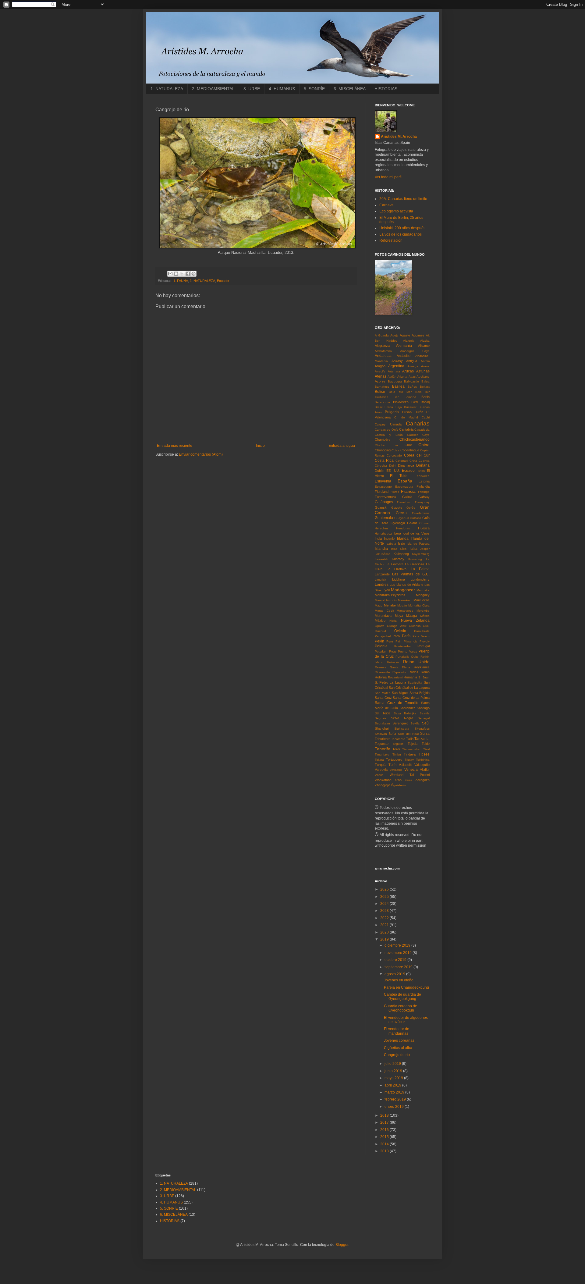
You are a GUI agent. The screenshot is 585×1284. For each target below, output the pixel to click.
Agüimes (418, 335)
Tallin (409, 739)
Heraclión (381, 528)
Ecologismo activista (396, 211)
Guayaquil (401, 518)
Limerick (380, 579)
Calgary (380, 424)
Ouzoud (380, 631)
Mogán (402, 605)
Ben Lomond (405, 397)
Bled (414, 402)
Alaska (425, 340)
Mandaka (423, 590)
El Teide (399, 476)
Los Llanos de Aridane (406, 584)
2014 (385, 1144)
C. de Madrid (406, 417)
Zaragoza (422, 780)
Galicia (407, 497)
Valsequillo (422, 764)
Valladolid (405, 764)
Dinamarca (406, 465)
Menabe (390, 605)
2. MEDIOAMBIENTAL (213, 88)
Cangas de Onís (386, 429)
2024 (385, 904)
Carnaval (387, 205)
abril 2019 (393, 1085)
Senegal (424, 718)
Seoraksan (382, 723)
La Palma (420, 569)
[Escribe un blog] (176, 274)
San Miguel (400, 693)
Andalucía (383, 356)
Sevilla (415, 723)
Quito (415, 656)
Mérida (425, 615)
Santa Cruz (383, 697)
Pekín (379, 641)
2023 (385, 911)
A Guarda (382, 335)
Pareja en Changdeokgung (406, 987)
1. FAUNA (180, 281)
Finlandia (423, 486)
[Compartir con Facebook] (188, 274)
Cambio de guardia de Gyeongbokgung (402, 996)
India (378, 538)
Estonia (424, 481)
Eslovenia (383, 481)
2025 (385, 897)
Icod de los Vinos (416, 533)
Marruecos (421, 600)
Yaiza (408, 780)
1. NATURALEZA (167, 88)
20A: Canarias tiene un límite (403, 199)
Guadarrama (421, 513)
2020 (385, 932)
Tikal (426, 749)
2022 (385, 918)
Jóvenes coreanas (399, 1040)
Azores (380, 381)
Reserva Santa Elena (392, 667)
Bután (419, 412)
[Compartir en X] (182, 274)
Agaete (405, 335)
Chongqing (383, 450)
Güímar (424, 523)
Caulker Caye (418, 434)
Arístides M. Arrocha (399, 136)
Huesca (424, 528)
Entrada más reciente (174, 445)
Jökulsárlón (383, 554)
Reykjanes (422, 667)
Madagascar (403, 589)
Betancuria (382, 402)
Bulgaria (392, 412)
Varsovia (381, 769)
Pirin (398, 641)
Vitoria (379, 775)
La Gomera (394, 564)
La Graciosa (414, 564)
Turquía (380, 764)
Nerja (393, 620)
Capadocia (422, 429)
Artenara (394, 371)
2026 (385, 889)
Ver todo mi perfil (388, 177)
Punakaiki (402, 656)
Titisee (424, 754)
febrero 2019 (396, 1099)
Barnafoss (382, 386)
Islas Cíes (399, 548)
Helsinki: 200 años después (402, 228)
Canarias (418, 423)
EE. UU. (392, 470)
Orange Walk (397, 626)
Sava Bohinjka (405, 713)
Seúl (426, 723)
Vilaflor (425, 769)
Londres (381, 584)
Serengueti (400, 723)
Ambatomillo (383, 351)
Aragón (380, 366)
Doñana (423, 465)
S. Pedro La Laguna (390, 682)
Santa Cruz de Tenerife (396, 703)
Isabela (391, 543)
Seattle (425, 713)
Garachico (404, 502)
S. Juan (424, 677)
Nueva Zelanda (415, 620)
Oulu (426, 626)
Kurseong (415, 559)
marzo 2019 (395, 1092)
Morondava (383, 615)
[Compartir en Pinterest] (193, 274)
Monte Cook (384, 610)
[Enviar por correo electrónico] (170, 274)
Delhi (392, 465)
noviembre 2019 (399, 953)
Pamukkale (422, 631)
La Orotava (397, 569)
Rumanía (410, 677)
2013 (385, 1151)
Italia (413, 548)
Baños (412, 386)
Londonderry (420, 579)
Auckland (423, 376)
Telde (426, 743)
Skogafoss (422, 728)
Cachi (426, 417)
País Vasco (421, 636)
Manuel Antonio (386, 600)
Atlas (412, 376)
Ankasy (397, 361)
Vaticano (396, 769)
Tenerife (382, 748)
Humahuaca (383, 533)
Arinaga (412, 366)
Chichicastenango (414, 439)
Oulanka (415, 626)
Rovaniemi (395, 677)
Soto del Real (408, 733)
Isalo (401, 543)
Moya (399, 615)
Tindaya (410, 754)
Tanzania (422, 739)
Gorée (410, 507)
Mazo (378, 605)
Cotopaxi (401, 460)
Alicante (424, 345)
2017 (385, 1122)
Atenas (380, 376)
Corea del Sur (417, 455)
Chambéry (382, 439)
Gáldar (412, 523)
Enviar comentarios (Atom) (201, 454)
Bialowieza (401, 402)
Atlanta (402, 376)
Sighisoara (401, 728)
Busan (407, 412)
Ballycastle (411, 381)
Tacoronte (398, 739)
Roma (425, 672)
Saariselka (415, 682)
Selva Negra (402, 718)
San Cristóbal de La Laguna (409, 687)
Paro (396, 636)
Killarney (398, 559)
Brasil (378, 407)
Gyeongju (398, 523)
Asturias (423, 371)
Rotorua (381, 677)
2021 (385, 925)
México (380, 620)
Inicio (260, 445)
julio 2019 (393, 1064)
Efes (421, 470)
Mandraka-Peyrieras (390, 595)
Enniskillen (422, 476)
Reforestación (390, 240)
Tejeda (412, 743)
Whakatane (383, 780)
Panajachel (383, 636)
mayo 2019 (394, 1078)
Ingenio (389, 538)
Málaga (411, 615)
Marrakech (405, 600)
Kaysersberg (421, 554)
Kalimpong (401, 554)
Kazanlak (381, 559)
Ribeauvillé (382, 672)
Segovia (380, 718)
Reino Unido (416, 661)
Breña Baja (393, 407)
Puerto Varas (407, 651)
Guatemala (384, 518)
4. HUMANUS (282, 88)
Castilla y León (389, 434)
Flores (395, 491)
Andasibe (403, 355)
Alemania (404, 345)
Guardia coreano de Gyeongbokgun (400, 1008)
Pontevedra (402, 646)
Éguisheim (398, 785)
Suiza (425, 733)
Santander (407, 708)
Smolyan (381, 733)
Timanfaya (382, 754)
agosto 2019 (395, 974)
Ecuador (223, 281)
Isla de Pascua (418, 543)
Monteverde (405, 610)
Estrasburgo (383, 486)
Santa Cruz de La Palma (411, 697)
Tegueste (381, 743)
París (406, 636)
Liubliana (398, 579)
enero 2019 (395, 1106)
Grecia (401, 513)
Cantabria (406, 429)
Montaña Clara (419, 605)
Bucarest (410, 407)
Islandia (381, 548)
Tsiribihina (423, 759)
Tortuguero (394, 759)
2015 (385, 1137)
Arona (425, 366)
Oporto (380, 626)
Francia (408, 491)
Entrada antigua (341, 445)
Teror (396, 749)
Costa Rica (384, 460)
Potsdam (381, 651)
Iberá (397, 533)
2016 (385, 1130)
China (424, 444)
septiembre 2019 (399, 967)
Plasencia (410, 641)
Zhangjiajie (382, 785)
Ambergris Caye (415, 351)
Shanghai (381, 728)
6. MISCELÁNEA (350, 88)
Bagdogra (395, 381)
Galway (424, 497)
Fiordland (381, 491)
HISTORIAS (385, 88)
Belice (380, 391)
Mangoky (423, 595)
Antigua (411, 361)
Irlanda (403, 538)
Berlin (425, 397)
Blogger (341, 1245)
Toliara (379, 759)
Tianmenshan (411, 749)
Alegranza (382, 345)
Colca (395, 450)
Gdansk (381, 507)
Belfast (425, 386)
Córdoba (381, 465)
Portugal (423, 646)
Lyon (386, 590)
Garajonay (422, 502)
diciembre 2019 (398, 945)
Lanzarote (382, 574)
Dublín (379, 470)
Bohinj (425, 402)
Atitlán (392, 376)
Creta (413, 460)
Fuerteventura (385, 497)
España (405, 480)
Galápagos (384, 502)
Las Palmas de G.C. (411, 574)
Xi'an (398, 780)
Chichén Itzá (386, 445)
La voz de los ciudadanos (400, 234)
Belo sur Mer (400, 391)
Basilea (398, 386)
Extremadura (404, 486)
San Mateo (383, 693)
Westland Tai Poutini (410, 775)
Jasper (425, 548)
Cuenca (424, 460)
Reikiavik (393, 662)
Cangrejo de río (397, 1055)
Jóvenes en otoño (398, 980)
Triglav (409, 759)
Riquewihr (399, 672)
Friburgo (424, 491)
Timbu (396, 754)
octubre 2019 (396, 960)
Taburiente (382, 739)
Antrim (425, 361)
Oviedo (400, 631)
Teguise (398, 743)
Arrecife (380, 371)
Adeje (394, 335)
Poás (392, 651)
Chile (408, 445)
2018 (385, 1115)
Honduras (403, 528)
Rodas (413, 672)
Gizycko (396, 507)
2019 (385, 939)
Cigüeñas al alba (398, 1048)
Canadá (396, 424)
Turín (392, 764)
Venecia (411, 769)
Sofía (392, 733)
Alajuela (408, 340)
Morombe (423, 610)
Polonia (381, 646)
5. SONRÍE (314, 88)
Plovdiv (425, 641)
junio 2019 (394, 1071)
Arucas (408, 371)
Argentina (396, 366)
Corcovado (394, 455)
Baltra (425, 381)
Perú (389, 641)
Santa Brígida (420, 693)
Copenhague (409, 450)
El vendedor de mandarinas (396, 1031)
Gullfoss (415, 518)
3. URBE (251, 88)
